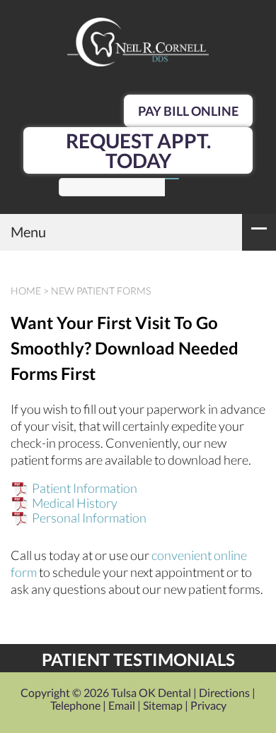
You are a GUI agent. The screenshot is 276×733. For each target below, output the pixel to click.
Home (26, 291)
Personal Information (89, 517)
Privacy (208, 705)
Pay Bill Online (188, 111)
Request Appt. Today (138, 150)
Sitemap (163, 705)
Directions (224, 692)
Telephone (75, 705)
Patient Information (84, 488)
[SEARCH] (172, 178)
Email (121, 705)
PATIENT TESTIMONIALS (138, 659)
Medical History (74, 503)
